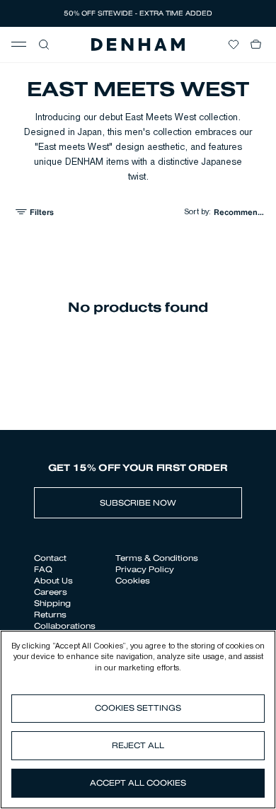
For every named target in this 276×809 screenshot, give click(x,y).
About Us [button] (53, 581)
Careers (50, 592)
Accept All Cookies (138, 783)
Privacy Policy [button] (144, 569)
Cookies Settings (138, 708)
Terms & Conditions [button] (156, 558)
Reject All (138, 745)
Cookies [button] (132, 581)
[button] (43, 44)
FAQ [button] (43, 569)
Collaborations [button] (65, 626)
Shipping (52, 603)
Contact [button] (50, 558)
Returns (50, 614)
